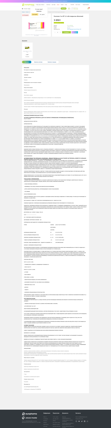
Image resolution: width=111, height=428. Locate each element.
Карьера (45, 422)
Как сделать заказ (56, 422)
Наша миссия (45, 424)
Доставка (53, 4)
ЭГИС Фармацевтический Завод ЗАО (74, 29)
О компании (45, 418)
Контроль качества (56, 426)
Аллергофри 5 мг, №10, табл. (27, 52)
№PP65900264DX (29, 421)
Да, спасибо (34, 14)
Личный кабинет (86, 4)
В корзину (66, 32)
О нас (66, 4)
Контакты (48, 4)
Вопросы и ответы (56, 424)
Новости (45, 416)
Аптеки (62, 4)
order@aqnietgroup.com (82, 416)
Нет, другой (42, 14)
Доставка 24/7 (56, 418)
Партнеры (45, 426)
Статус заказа (77, 4)
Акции (58, 4)
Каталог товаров (27, 8)
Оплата (54, 420)
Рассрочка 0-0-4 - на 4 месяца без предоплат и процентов (55, 1)
